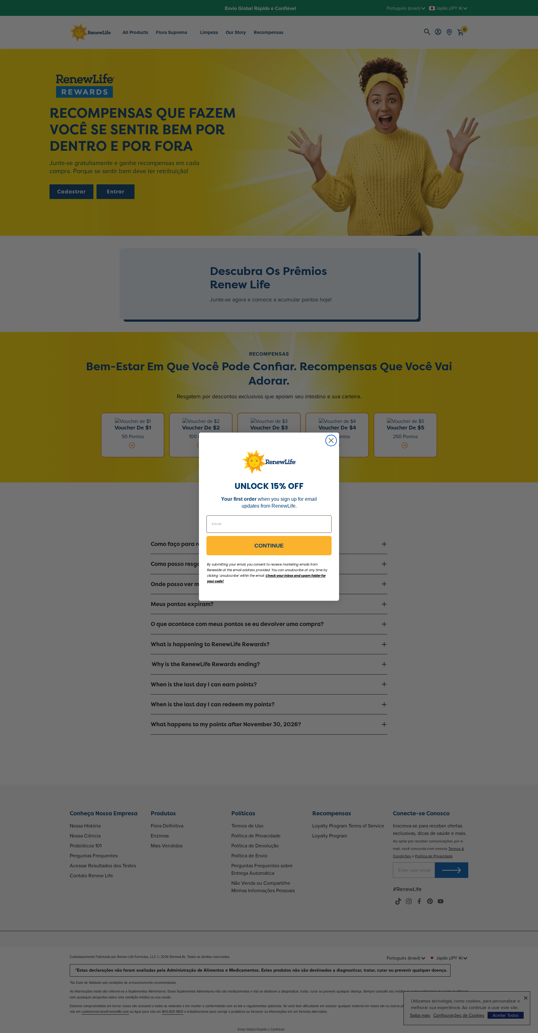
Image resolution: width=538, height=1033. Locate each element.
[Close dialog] (331, 440)
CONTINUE (269, 546)
